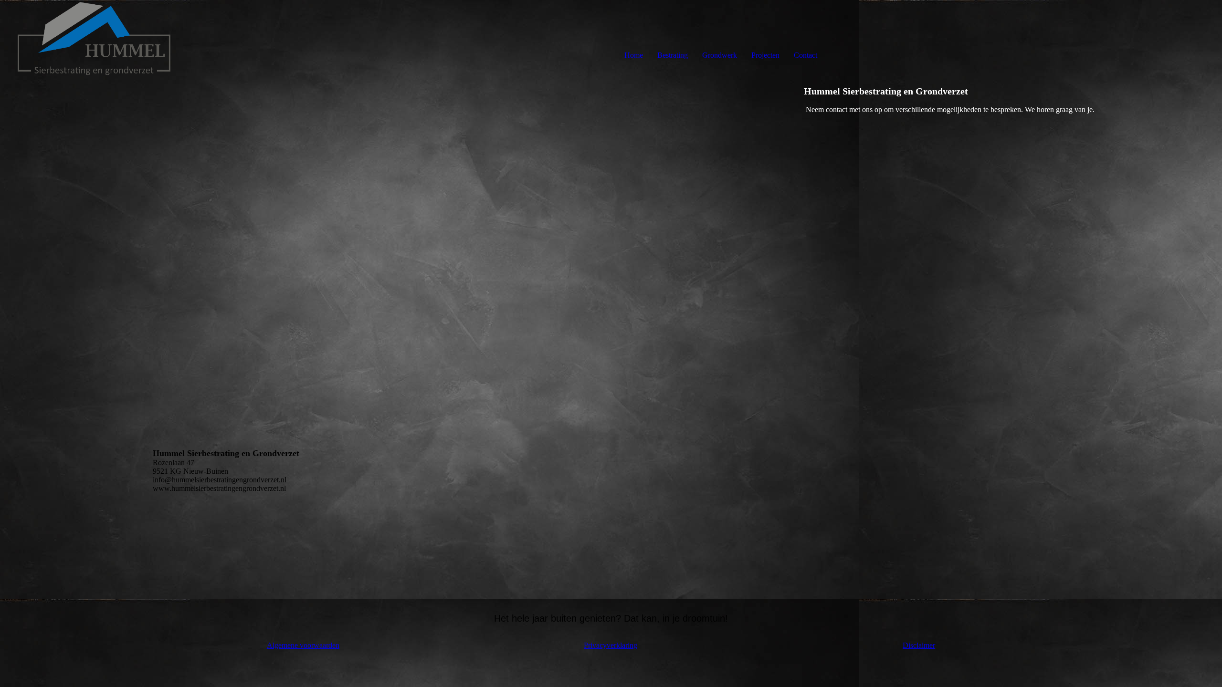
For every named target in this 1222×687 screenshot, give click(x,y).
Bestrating (672, 55)
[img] (110, 38)
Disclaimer (919, 645)
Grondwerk (719, 55)
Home (633, 55)
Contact (805, 55)
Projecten (765, 55)
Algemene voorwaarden (303, 645)
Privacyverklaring (610, 645)
